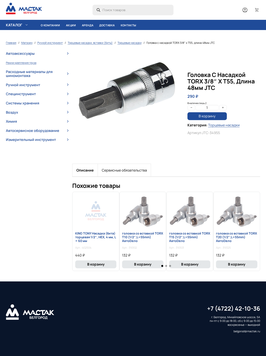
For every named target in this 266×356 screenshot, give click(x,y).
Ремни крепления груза (21, 63)
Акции (71, 25)
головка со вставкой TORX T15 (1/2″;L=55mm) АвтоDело (189, 237)
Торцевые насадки (130, 43)
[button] (37, 53)
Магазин (26, 43)
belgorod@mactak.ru (247, 331)
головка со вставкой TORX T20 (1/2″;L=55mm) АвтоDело (236, 237)
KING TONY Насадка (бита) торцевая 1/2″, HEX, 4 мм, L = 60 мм (95, 237)
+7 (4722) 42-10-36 (233, 308)
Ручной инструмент (50, 43)
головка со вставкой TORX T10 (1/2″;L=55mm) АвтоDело (142, 237)
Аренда (88, 25)
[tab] (85, 170)
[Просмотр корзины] (257, 10)
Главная (11, 43)
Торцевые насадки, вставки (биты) (90, 43)
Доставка (107, 25)
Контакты (128, 25)
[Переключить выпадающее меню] (26, 25)
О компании (50, 25)
